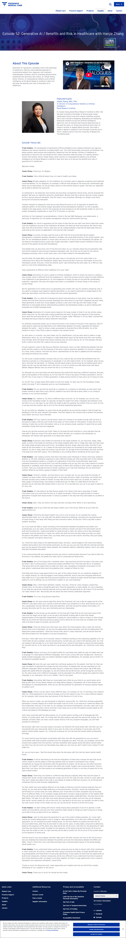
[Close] (123, 929)
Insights (100, 11)
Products (90, 11)
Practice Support (76, 11)
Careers (119, 11)
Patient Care (61, 11)
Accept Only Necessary (96, 929)
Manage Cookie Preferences (96, 924)
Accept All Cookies (96, 934)
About (110, 11)
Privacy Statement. (52, 930)
